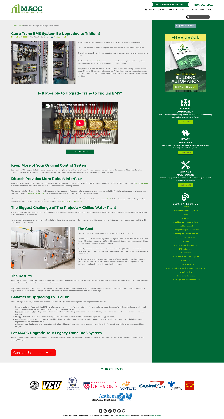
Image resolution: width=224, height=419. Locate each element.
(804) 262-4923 (203, 4)
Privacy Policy (124, 415)
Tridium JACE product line (99, 61)
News (20, 26)
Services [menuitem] (162, 10)
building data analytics (186, 264)
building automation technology (186, 280)
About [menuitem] (152, 10)
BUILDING (185, 108)
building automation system (186, 222)
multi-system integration (186, 245)
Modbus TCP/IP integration (72, 201)
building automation (186, 237)
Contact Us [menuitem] (206, 10)
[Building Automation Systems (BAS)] (185, 105)
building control (186, 226)
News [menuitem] (195, 10)
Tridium (186, 241)
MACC (186, 218)
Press (186, 214)
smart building (186, 272)
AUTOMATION (185, 111)
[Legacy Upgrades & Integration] (185, 136)
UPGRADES (185, 142)
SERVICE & (185, 171)
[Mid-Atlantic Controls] (27, 12)
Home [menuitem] (146, 9)
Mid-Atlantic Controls (39, 37)
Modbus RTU (106, 199)
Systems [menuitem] (173, 10)
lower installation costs (36, 193)
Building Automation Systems (186, 211)
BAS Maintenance (186, 249)
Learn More (185, 122)
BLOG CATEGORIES (185, 204)
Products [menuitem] (185, 10)
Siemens (186, 260)
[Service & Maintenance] (185, 168)
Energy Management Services (186, 230)
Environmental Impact (186, 276)
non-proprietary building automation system (186, 268)
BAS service (186, 253)
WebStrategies (155, 415)
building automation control (186, 234)
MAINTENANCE (185, 175)
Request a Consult (185, 26)
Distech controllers (141, 183)
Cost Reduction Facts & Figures (186, 257)
